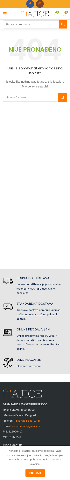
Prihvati (35, 472)
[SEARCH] (63, 24)
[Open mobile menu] (5, 13)
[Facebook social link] (30, 4)
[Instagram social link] (40, 4)
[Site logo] (35, 13)
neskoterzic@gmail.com (26, 426)
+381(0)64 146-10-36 (27, 420)
